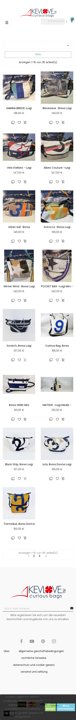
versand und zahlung (33, 672)
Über (7, 651)
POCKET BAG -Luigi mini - (57, 286)
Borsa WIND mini (19, 405)
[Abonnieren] (72, 608)
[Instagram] (54, 643)
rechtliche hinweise (33, 658)
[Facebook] (21, 643)
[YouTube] (32, 643)
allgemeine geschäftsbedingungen (41, 651)
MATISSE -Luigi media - (57, 405)
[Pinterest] (43, 643)
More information (66, 707)
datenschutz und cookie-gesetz (34, 665)
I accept (50, 707)
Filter (38, 54)
